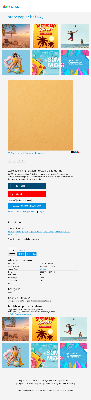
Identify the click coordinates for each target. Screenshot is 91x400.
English (20, 383)
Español (38, 383)
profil (21, 254)
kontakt (36, 380)
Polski (47, 383)
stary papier (48, 231)
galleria (31, 254)
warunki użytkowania (58, 380)
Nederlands (68, 383)
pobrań (29, 153)
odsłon (16, 153)
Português (56, 383)
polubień (40, 153)
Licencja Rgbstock (19, 297)
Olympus (43, 269)
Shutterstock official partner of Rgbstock (32, 390)
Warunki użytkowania (23, 314)
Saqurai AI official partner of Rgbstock (60, 390)
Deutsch (29, 383)
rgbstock (13, 7)
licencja (45, 380)
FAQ (11, 314)
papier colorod (35, 231)
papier (25, 231)
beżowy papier (14, 231)
